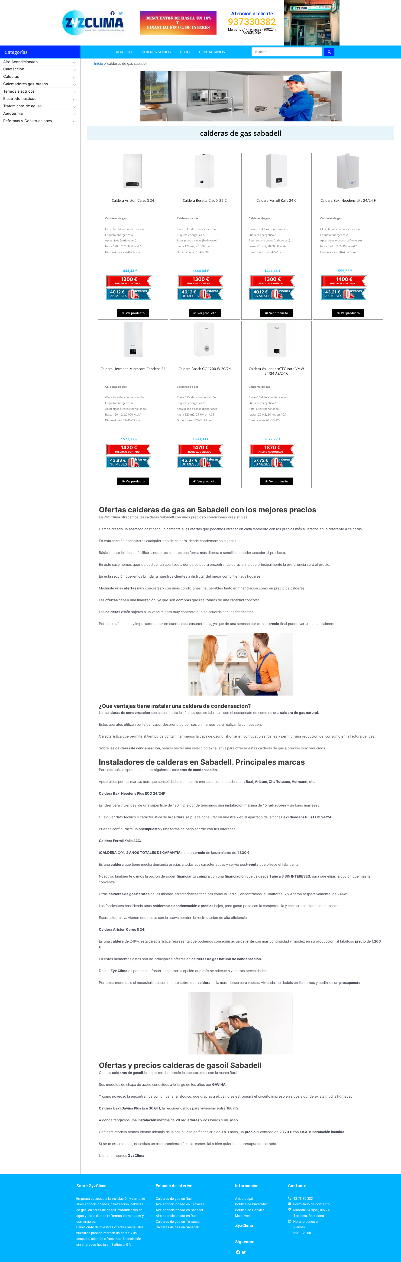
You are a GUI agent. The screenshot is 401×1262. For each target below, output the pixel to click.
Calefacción (13, 69)
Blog (185, 52)
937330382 (252, 21)
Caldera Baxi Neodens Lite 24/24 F (348, 200)
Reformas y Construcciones (27, 120)
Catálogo (122, 52)
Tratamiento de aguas (22, 106)
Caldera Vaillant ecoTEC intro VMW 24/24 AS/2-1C (276, 371)
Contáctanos (212, 52)
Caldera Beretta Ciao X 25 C (204, 200)
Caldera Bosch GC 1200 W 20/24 (204, 368)
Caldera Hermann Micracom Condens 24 (132, 368)
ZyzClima (244, 1225)
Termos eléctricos (19, 91)
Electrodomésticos (19, 98)
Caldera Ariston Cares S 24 (133, 200)
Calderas (11, 76)
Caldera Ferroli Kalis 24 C (276, 200)
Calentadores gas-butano (25, 83)
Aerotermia (13, 113)
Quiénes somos (156, 52)
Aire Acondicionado (20, 61)
